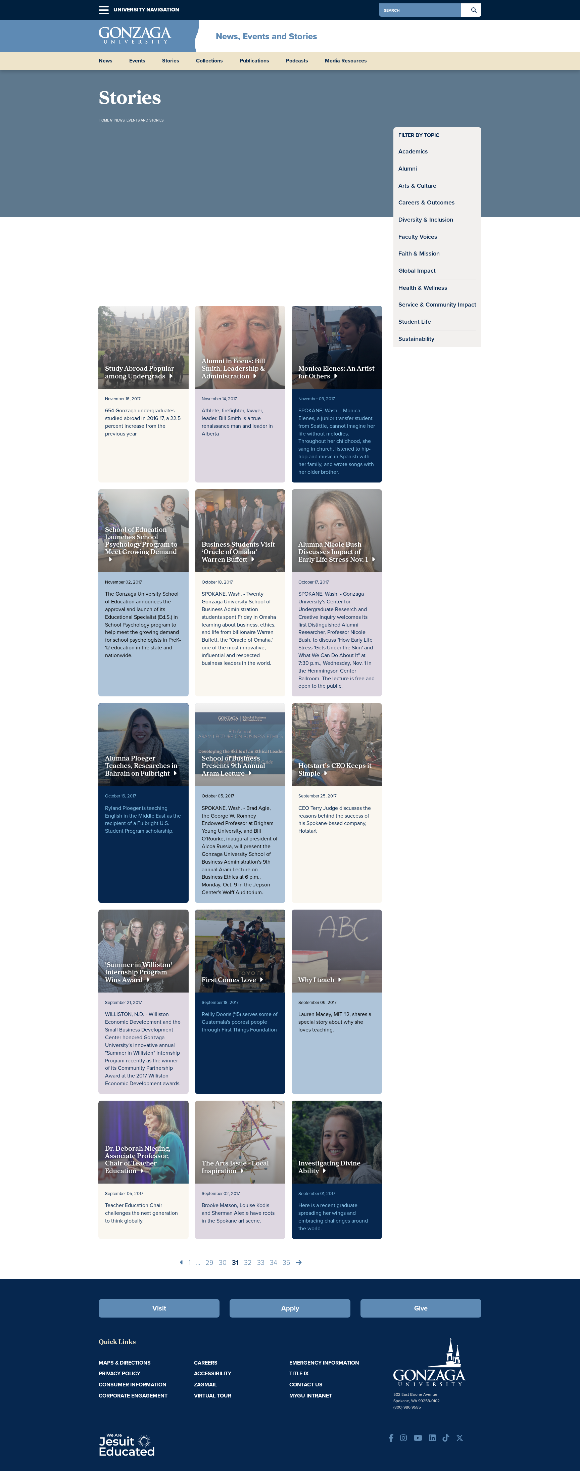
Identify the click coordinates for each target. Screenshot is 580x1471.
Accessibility (212, 1373)
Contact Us (306, 1384)
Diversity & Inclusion (425, 219)
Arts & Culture (417, 185)
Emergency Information (324, 1363)
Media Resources (346, 60)
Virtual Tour (212, 1395)
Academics (413, 151)
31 (235, 1262)
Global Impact (417, 270)
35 (286, 1262)
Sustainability (416, 338)
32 (248, 1262)
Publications (254, 60)
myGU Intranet (310, 1395)
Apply (290, 1308)
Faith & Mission (419, 253)
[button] (104, 10)
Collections (209, 60)
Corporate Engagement (133, 1395)
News (105, 60)
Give (421, 1308)
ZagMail (205, 1384)
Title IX (299, 1373)
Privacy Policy (119, 1373)
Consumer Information (132, 1384)
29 (209, 1262)
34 (273, 1262)
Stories (170, 60)
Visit (159, 1308)
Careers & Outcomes (426, 202)
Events (137, 60)
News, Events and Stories (266, 36)
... (198, 1262)
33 (260, 1262)
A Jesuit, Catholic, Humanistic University (156, 1444)
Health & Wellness (422, 287)
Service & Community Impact (437, 304)
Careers (206, 1363)
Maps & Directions (125, 1363)
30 (223, 1262)
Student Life (414, 321)
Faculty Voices (417, 236)
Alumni (407, 168)
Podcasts (297, 60)
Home (104, 120)
